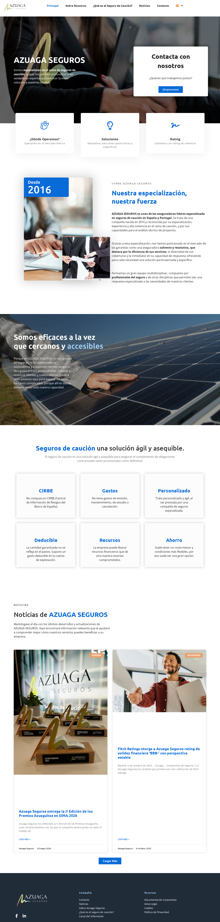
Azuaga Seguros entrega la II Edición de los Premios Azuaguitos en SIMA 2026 (56, 813)
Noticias (144, 5)
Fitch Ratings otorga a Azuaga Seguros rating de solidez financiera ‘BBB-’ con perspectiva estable (159, 753)
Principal (53, 5)
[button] (110, 861)
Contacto (163, 5)
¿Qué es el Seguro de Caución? (112, 5)
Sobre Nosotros (75, 5)
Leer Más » (25, 839)
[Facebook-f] (16, 916)
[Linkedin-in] (24, 916)
